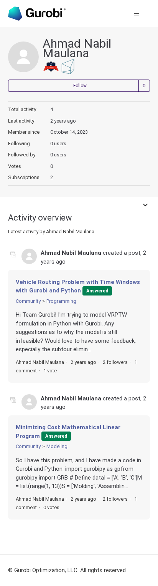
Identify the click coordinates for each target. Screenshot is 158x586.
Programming (61, 301)
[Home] (37, 14)
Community (28, 301)
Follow (80, 85)
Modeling (56, 446)
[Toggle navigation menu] (136, 14)
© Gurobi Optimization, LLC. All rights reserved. (67, 570)
